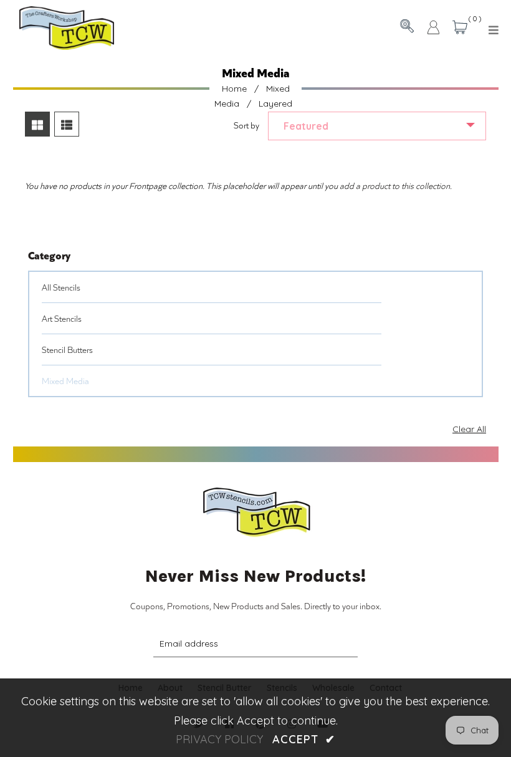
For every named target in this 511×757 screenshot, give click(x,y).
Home (234, 88)
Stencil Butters (67, 349)
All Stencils (61, 287)
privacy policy (219, 739)
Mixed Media (65, 381)
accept (303, 739)
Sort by (246, 125)
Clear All (469, 429)
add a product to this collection (395, 185)
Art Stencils (62, 318)
